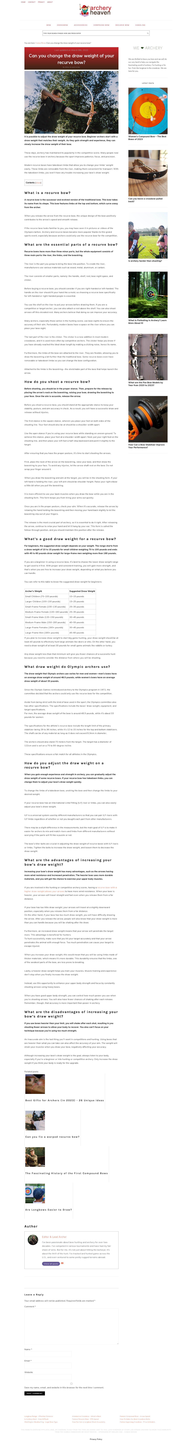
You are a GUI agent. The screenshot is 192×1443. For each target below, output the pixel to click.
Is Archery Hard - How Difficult (36, 1419)
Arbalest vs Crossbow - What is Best (86, 1416)
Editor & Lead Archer (72, 67)
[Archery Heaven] (96, 17)
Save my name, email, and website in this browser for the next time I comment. (64, 1387)
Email (28, 1360)
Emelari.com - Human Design (124, 1432)
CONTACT (31, 2)
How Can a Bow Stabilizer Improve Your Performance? (146, 446)
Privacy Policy (96, 1439)
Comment (30, 1306)
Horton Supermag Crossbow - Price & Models (137, 1422)
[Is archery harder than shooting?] (148, 258)
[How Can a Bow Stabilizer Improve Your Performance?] (148, 442)
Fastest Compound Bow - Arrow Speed (135, 1416)
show (38, 182)
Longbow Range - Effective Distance (38, 1416)
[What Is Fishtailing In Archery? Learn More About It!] (148, 317)
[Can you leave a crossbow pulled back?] (148, 196)
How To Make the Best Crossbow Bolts (135, 1419)
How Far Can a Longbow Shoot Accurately (88, 1422)
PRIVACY (41, 2)
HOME (23, 2)
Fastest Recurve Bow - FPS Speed (85, 1419)
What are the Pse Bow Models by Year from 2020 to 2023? (145, 383)
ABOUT (50, 2)
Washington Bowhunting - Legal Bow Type (41, 1422)
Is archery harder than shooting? (145, 260)
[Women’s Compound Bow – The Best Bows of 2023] (148, 133)
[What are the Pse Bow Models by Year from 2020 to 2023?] (148, 380)
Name (28, 1349)
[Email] (62, 1263)
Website (28, 1372)
